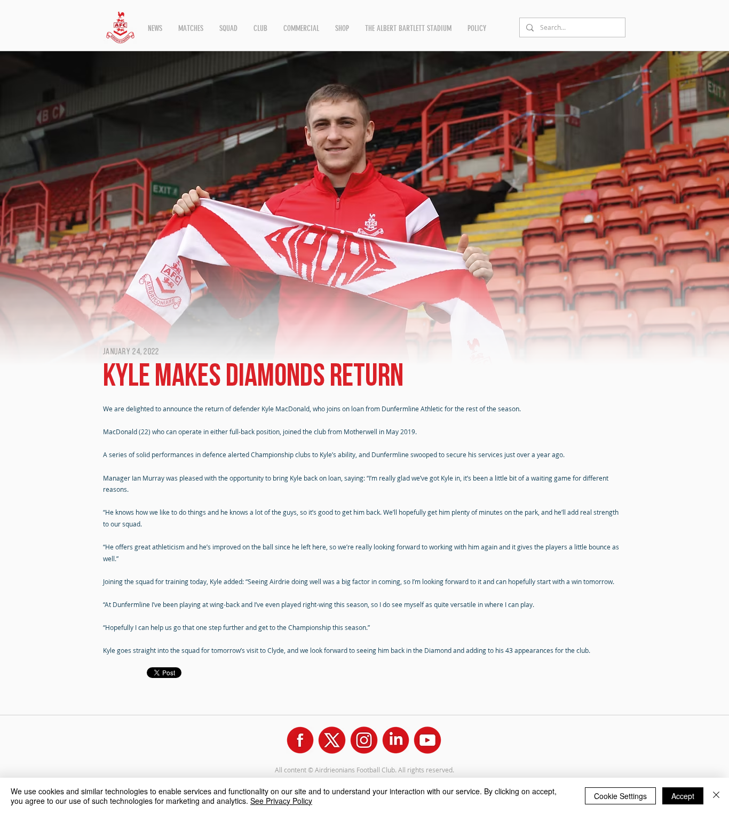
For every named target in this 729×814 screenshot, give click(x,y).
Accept (682, 796)
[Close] (716, 795)
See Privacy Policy (281, 800)
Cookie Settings (620, 796)
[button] (155, 28)
